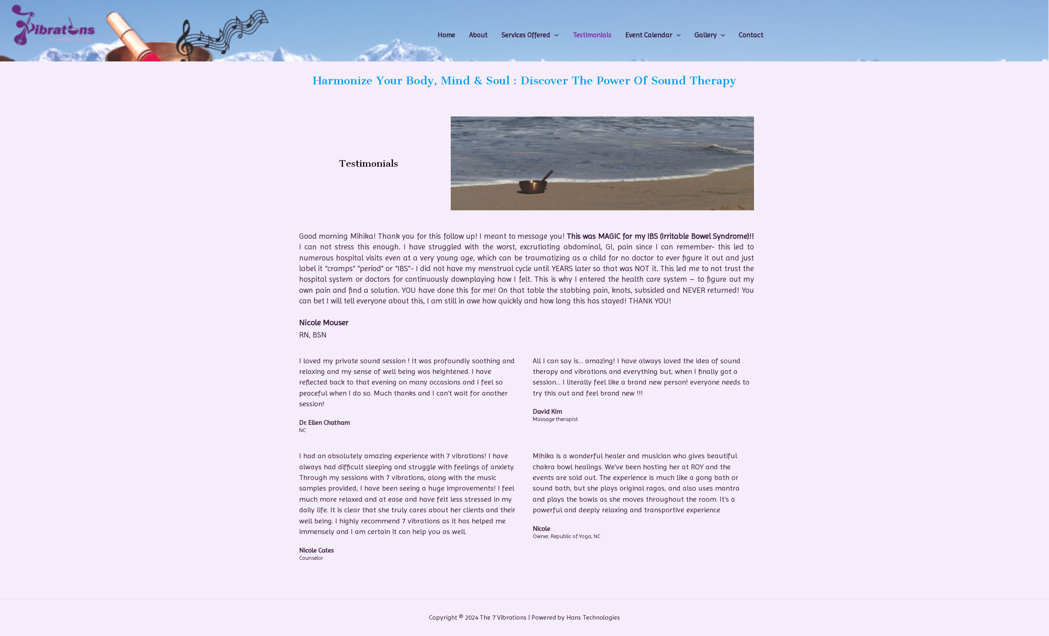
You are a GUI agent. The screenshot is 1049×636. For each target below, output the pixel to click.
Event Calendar (648, 35)
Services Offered (526, 35)
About (478, 35)
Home (446, 35)
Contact (751, 35)
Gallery (706, 35)
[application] (554, 34)
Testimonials (592, 35)
